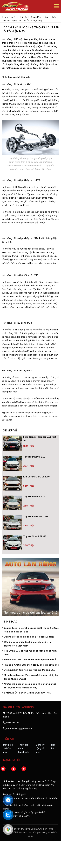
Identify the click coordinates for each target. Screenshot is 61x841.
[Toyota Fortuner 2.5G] (12, 522)
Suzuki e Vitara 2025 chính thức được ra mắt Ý (30, 659)
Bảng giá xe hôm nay (8, 748)
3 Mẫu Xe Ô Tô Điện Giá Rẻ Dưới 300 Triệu (27, 692)
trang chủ (7, 17)
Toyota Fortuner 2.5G (35, 516)
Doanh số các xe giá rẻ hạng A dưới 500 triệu (29, 636)
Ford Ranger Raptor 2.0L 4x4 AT (39, 438)
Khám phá (36, 17)
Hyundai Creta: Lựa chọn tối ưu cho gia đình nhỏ (31, 664)
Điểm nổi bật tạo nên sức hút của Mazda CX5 (29, 669)
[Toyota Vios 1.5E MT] (12, 542)
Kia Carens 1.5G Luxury (36, 476)
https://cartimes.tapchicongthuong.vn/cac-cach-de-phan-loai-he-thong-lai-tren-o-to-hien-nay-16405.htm (30, 416)
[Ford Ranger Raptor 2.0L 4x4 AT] (12, 443)
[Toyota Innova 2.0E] (12, 463)
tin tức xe (21, 17)
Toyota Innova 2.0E (34, 456)
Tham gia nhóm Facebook (23, 748)
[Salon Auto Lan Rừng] (28, 6)
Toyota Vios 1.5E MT (35, 536)
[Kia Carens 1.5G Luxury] (12, 483)
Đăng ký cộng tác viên (40, 748)
